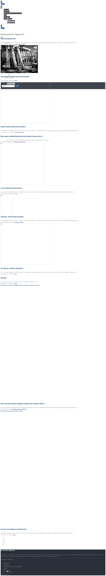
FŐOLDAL (6, 563)
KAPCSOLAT (7, 570)
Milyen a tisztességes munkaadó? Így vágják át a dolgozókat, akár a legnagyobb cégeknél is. (23, 403)
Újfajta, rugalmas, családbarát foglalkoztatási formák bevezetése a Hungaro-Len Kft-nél (21, 136)
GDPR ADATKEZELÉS (20, 44)
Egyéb (15, 283)
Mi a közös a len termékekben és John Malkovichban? (14, 529)
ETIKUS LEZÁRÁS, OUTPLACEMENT (13, 566)
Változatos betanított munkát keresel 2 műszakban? (13, 126)
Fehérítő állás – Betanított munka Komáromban (12, 217)
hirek (16, 80)
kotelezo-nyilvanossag (19, 142)
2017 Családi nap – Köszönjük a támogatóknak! (12, 268)
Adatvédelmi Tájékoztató (7, 559)
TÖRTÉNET (6, 565)
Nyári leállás (4, 278)
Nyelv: (5, 571)
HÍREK (5, 568)
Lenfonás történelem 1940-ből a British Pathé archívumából (15, 76)
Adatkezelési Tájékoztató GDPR (8, 38)
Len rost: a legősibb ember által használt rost (11, 188)
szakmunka (24, 409)
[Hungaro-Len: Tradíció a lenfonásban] (3, 4)
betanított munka (19, 132)
